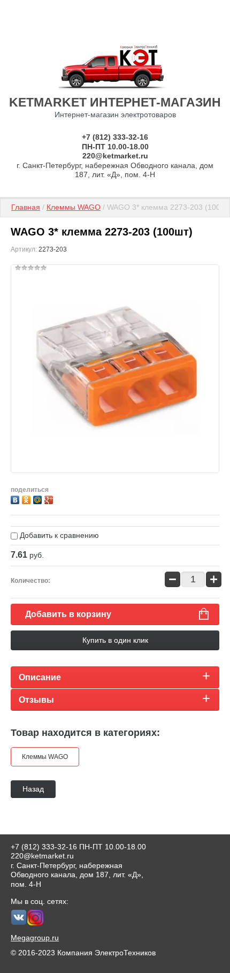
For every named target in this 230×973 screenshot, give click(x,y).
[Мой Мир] (38, 498)
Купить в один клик (115, 640)
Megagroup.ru (35, 937)
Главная (25, 207)
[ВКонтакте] (16, 498)
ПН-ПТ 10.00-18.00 (115, 146)
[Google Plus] (50, 498)
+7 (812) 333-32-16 (115, 137)
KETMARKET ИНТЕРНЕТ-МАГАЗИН (115, 102)
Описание (40, 677)
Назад (33, 789)
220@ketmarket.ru (115, 155)
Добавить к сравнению (58, 535)
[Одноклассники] (27, 498)
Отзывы (36, 699)
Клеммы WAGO (74, 207)
